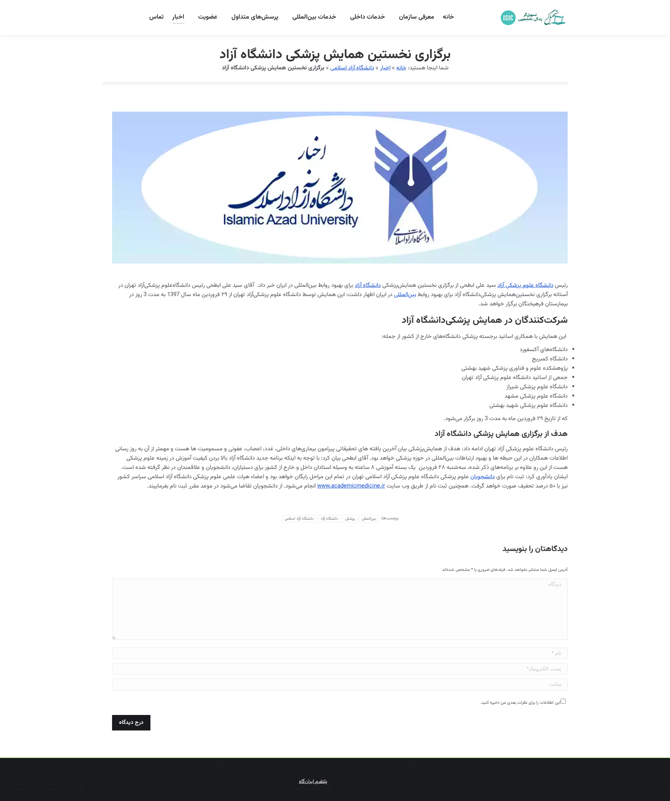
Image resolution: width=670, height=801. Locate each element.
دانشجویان (482, 476)
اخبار (385, 68)
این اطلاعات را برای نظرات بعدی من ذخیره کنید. (520, 702)
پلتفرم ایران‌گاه (313, 781)
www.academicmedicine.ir (351, 486)
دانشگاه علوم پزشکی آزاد (525, 285)
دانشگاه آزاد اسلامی (352, 68)
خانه (401, 68)
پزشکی (350, 519)
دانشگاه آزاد (368, 285)
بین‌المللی (405, 294)
